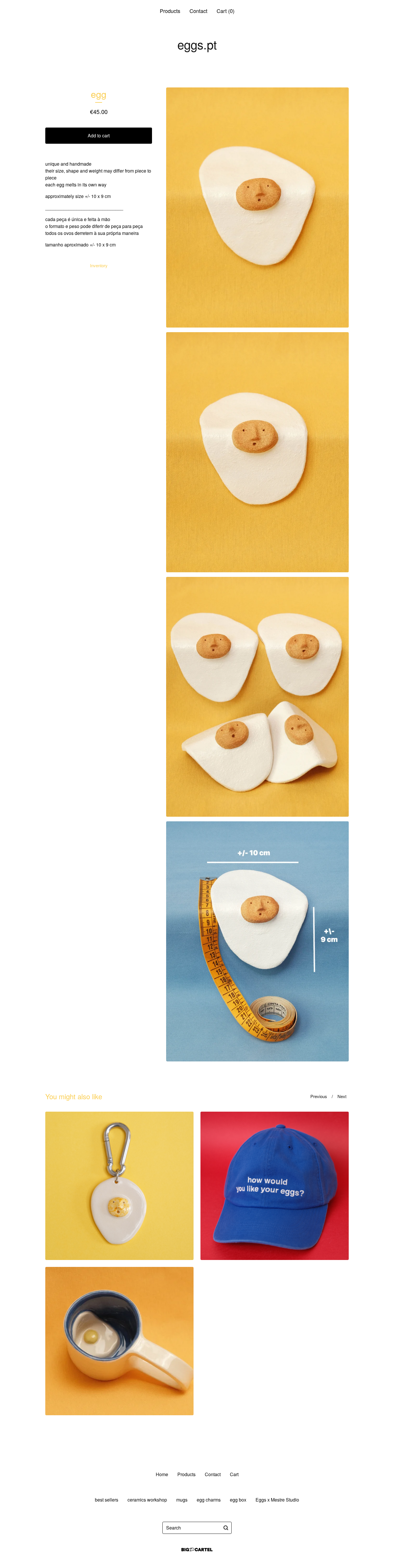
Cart (234, 1474)
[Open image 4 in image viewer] (257, 941)
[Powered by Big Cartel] (197, 1549)
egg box (238, 1499)
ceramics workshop (147, 1499)
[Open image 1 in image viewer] (257, 207)
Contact (198, 10)
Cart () (225, 10)
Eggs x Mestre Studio (277, 1499)
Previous (318, 1096)
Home (162, 1474)
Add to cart (99, 135)
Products (170, 10)
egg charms (209, 1499)
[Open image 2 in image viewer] (257, 452)
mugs (181, 1499)
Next (341, 1096)
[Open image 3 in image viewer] (257, 697)
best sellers (106, 1499)
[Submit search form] (225, 1527)
